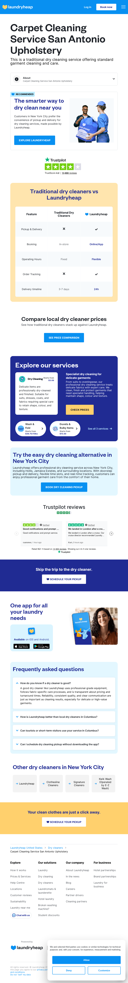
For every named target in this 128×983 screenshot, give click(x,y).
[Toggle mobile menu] (123, 7)
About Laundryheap (77, 870)
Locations (16, 888)
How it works (18, 870)
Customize (104, 970)
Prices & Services (20, 876)
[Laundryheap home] (17, 7)
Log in (87, 7)
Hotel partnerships (105, 870)
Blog (68, 882)
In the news (72, 876)
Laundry (43, 870)
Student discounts (48, 915)
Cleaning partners (76, 901)
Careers (70, 888)
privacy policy (44, 969)
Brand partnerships (105, 876)
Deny (69, 970)
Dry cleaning (45, 876)
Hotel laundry (46, 898)
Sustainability (18, 901)
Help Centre (17, 882)
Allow (86, 960)
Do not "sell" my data (20, 974)
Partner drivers (75, 895)
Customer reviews (21, 895)
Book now (106, 7)
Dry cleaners (55, 847)
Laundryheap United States (26, 847)
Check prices (80, 409)
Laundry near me (20, 907)
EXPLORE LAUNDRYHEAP (34, 140)
